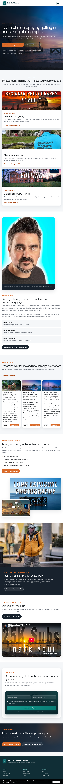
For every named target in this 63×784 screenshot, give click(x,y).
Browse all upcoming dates (32, 744)
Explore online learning (11, 471)
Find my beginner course (11, 744)
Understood (56, 782)
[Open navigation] (58, 3)
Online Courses (6, 775)
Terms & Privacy (45, 775)
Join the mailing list (31, 708)
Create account (45, 773)
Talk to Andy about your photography (15, 347)
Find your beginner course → (13, 125)
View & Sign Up (15, 425)
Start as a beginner (33, 45)
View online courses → (11, 202)
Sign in (43, 771)
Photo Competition (26, 771)
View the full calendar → (9, 376)
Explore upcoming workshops (13, 45)
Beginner (4, 771)
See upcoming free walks (14, 589)
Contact (24, 775)
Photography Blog (26, 773)
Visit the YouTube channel (12, 616)
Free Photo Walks (6, 773)
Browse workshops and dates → (14, 164)
